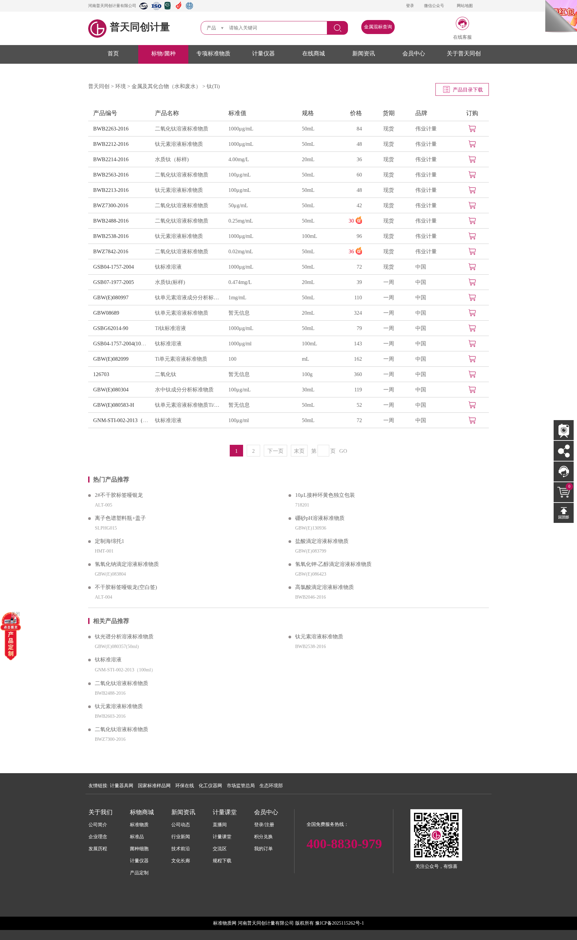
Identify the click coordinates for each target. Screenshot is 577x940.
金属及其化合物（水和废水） (166, 86)
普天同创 (99, 86)
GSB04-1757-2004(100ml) (122, 343)
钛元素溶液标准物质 (179, 144)
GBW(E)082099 (111, 359)
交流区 (220, 848)
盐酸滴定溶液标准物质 (322, 541)
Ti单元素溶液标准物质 (181, 359)
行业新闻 (180, 836)
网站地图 (465, 5)
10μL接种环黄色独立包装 (325, 495)
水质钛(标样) (170, 282)
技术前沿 (180, 848)
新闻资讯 (363, 53)
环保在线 (184, 785)
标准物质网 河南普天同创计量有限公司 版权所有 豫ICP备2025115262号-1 (288, 923)
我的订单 (263, 848)
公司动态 (180, 824)
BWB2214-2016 (111, 159)
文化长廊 (180, 860)
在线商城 (313, 53)
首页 (113, 53)
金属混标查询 (378, 26)
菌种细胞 (139, 848)
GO (343, 451)
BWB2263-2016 (111, 128)
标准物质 (139, 824)
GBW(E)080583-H (113, 405)
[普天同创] (10, 635)
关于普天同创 (464, 53)
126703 (101, 374)
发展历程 (97, 848)
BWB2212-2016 (111, 144)
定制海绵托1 (109, 541)
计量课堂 (222, 836)
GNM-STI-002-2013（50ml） (126, 420)
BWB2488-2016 (111, 221)
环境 (120, 86)
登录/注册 (264, 824)
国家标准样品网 (154, 785)
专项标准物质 (213, 53)
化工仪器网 (210, 785)
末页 (299, 451)
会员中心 (413, 53)
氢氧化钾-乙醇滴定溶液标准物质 (333, 564)
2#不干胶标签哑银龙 (119, 495)
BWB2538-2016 (111, 236)
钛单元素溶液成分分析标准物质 (188, 297)
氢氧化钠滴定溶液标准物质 (127, 564)
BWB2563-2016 (111, 175)
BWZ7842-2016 (110, 251)
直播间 (220, 824)
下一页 (275, 451)
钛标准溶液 (168, 267)
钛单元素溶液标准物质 (181, 313)
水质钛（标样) (172, 159)
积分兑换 (263, 836)
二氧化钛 (165, 374)
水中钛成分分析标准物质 (184, 389)
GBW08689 (106, 313)
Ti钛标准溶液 (170, 328)
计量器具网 (121, 785)
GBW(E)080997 (111, 297)
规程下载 (222, 860)
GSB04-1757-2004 (113, 267)
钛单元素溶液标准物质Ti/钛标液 (188, 405)
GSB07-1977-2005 (113, 282)
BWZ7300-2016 (110, 205)
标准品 (137, 836)
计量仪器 (263, 53)
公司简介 (97, 824)
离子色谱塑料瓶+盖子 (120, 518)
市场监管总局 (241, 785)
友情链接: (98, 785)
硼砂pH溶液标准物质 (320, 518)
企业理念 (97, 836)
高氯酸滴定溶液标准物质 (324, 587)
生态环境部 (271, 785)
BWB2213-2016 (111, 190)
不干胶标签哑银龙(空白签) (126, 587)
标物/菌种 (163, 53)
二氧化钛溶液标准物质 (181, 128)
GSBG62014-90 (110, 328)
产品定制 (139, 872)
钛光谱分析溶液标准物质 (124, 636)
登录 (410, 5)
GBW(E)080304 (111, 389)
